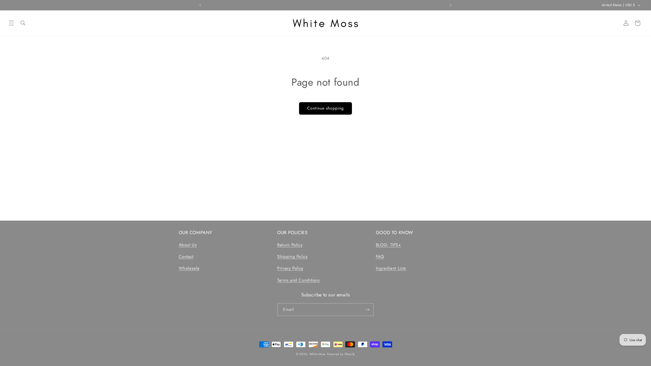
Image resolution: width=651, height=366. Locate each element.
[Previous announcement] (200, 5)
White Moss (317, 354)
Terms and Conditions (298, 280)
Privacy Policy (290, 268)
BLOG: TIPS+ (388, 245)
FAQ (380, 256)
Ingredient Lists (391, 268)
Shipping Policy (292, 256)
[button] (11, 23)
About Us (188, 245)
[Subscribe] (367, 309)
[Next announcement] (450, 5)
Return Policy (289, 245)
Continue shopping (325, 108)
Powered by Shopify (341, 354)
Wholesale (189, 268)
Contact (186, 256)
